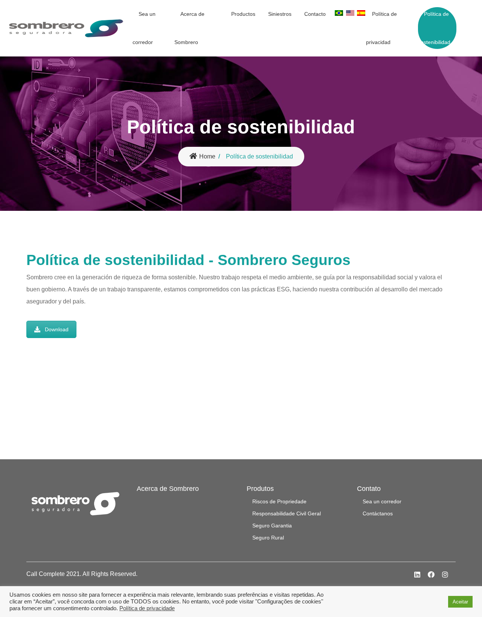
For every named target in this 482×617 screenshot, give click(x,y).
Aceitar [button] (460, 602)
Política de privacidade (147, 608)
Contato (369, 488)
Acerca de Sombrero (189, 28)
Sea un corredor (144, 28)
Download (57, 329)
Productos (243, 14)
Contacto (315, 14)
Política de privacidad (381, 28)
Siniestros (279, 14)
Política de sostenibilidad (434, 28)
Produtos (260, 488)
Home (207, 156)
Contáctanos (378, 513)
